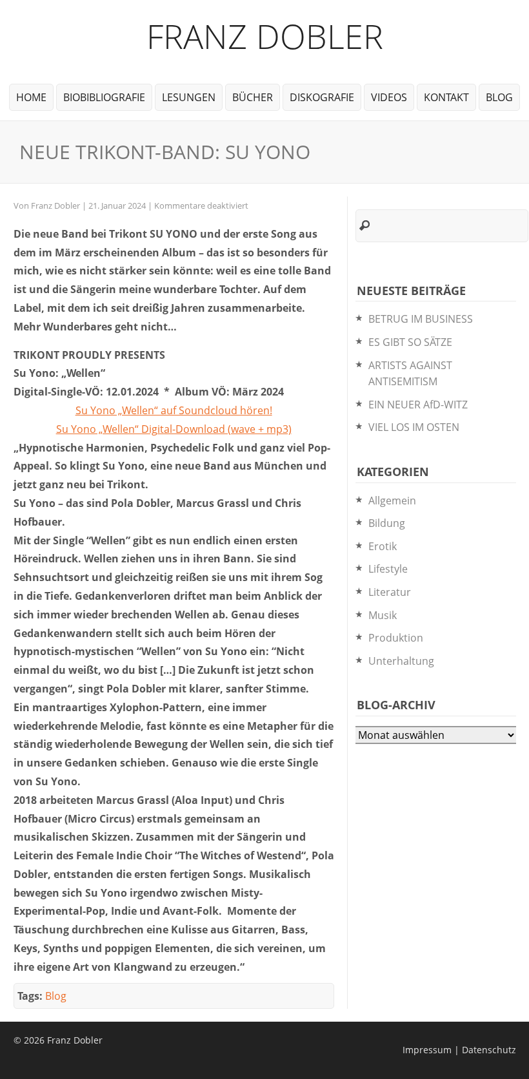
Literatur (389, 592)
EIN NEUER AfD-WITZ (418, 404)
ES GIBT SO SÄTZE (410, 342)
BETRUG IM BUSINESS (420, 319)
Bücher (252, 97)
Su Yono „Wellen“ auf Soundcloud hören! (173, 410)
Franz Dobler (264, 36)
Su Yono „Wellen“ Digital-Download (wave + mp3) (174, 429)
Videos (389, 97)
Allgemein (392, 500)
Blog (499, 97)
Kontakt (446, 97)
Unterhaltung (401, 661)
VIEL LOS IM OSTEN (413, 427)
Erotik (382, 546)
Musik (382, 615)
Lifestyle (388, 569)
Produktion (395, 638)
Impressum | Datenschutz (459, 1050)
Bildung (386, 523)
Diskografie (322, 97)
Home (31, 97)
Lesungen (188, 97)
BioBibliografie (104, 97)
